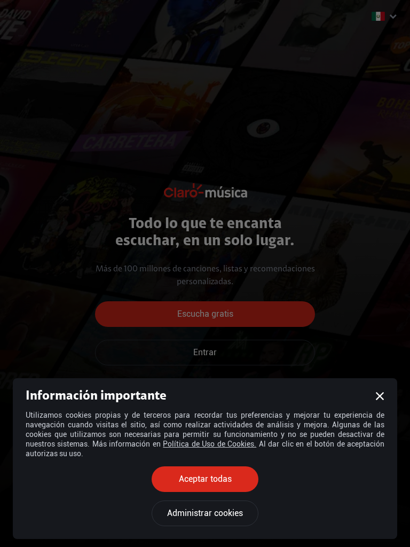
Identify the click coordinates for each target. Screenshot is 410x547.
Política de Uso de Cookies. (209, 444)
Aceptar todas (205, 479)
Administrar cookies (205, 513)
